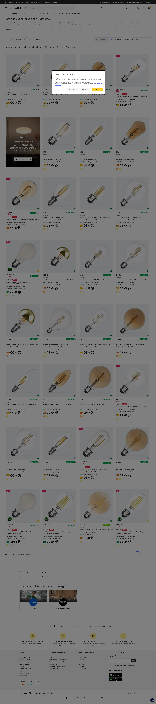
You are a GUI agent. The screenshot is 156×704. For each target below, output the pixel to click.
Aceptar (97, 89)
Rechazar (84, 89)
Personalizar (72, 89)
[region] (78, 82)
